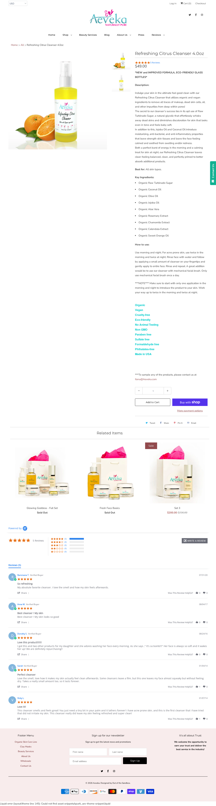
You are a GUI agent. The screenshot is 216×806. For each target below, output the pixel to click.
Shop (66, 34)
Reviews (157, 34)
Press (141, 34)
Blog (107, 34)
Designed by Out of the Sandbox (115, 783)
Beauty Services (88, 34)
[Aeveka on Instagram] (202, 15)
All (22, 45)
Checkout (200, 3)
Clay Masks (25, 746)
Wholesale (25, 761)
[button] (195, 540)
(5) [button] (65, 538)
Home (51, 34)
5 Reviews (155, 62)
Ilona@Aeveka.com (146, 379)
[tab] (14, 566)
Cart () (187, 3)
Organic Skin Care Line (26, 741)
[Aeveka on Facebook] (196, 15)
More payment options (190, 410)
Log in (173, 3)
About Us (122, 34)
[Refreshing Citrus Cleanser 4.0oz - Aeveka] (57, 100)
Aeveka (96, 783)
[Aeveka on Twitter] (190, 15)
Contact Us (25, 765)
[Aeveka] (108, 18)
